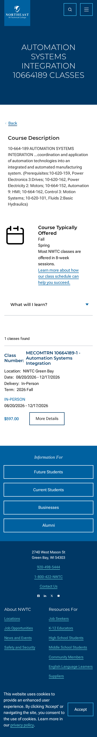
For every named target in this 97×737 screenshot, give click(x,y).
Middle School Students (68, 647)
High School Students (66, 638)
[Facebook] (38, 596)
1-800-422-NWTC (48, 577)
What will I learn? (28, 304)
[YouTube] (58, 596)
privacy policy (22, 725)
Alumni (48, 525)
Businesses (48, 507)
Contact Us (49, 586)
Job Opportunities (18, 628)
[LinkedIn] (45, 596)
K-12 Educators (61, 628)
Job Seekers (59, 618)
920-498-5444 (48, 567)
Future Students (48, 471)
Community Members (66, 657)
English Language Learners (71, 666)
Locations (12, 618)
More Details (47, 418)
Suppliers (56, 676)
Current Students (48, 489)
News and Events (18, 638)
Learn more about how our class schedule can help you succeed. (58, 276)
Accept (80, 709)
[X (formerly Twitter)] (52, 596)
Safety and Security (19, 647)
